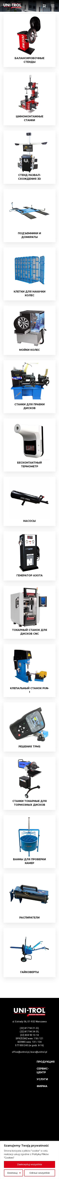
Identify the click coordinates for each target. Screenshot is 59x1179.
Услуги (42, 1079)
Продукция (46, 1061)
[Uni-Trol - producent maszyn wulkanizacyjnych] (16, 6)
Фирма (42, 1086)
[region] (29, 1160)
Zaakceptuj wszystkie (29, 1164)
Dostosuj (12, 1172)
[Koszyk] (44, 6)
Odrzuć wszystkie (39, 1172)
